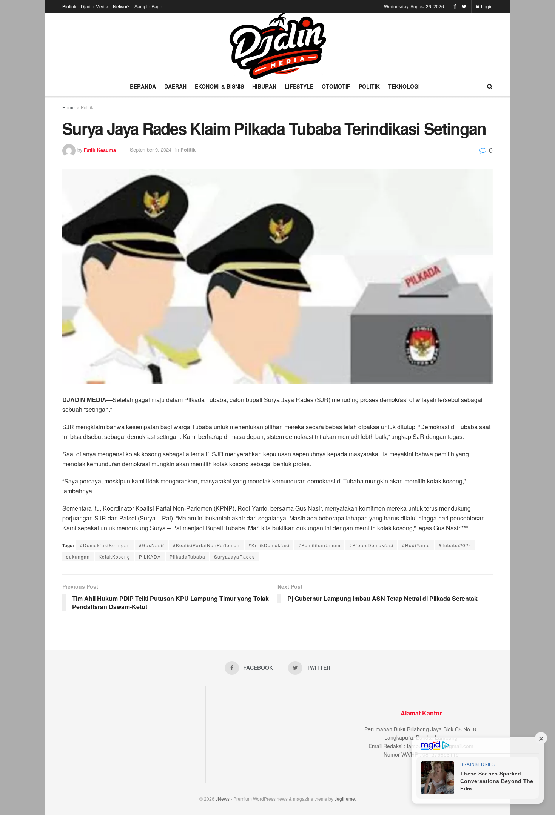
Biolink (69, 6)
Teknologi (404, 86)
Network (121, 6)
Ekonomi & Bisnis (219, 86)
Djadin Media (94, 6)
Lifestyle (299, 86)
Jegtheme (345, 798)
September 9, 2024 (150, 149)
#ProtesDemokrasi (371, 545)
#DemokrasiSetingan (105, 545)
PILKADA (150, 556)
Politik (369, 86)
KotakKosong (114, 556)
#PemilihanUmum (319, 545)
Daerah (175, 86)
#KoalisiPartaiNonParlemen (206, 545)
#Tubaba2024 (455, 545)
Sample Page (148, 6)
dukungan (78, 556)
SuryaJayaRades (234, 556)
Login (486, 6)
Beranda (143, 86)
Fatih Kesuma (100, 149)
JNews (223, 798)
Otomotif (336, 86)
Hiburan (264, 86)
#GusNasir (151, 545)
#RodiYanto (416, 545)
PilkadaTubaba (187, 556)
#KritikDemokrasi (269, 545)
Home (68, 107)
